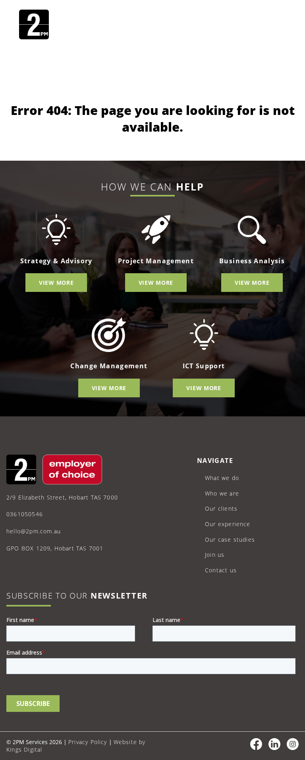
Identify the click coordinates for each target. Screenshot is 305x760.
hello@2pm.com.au (33, 531)
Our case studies (230, 539)
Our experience (228, 524)
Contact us (221, 570)
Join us (214, 554)
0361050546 (24, 514)
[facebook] (256, 748)
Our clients (221, 508)
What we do (222, 478)
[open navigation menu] (276, 25)
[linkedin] (274, 748)
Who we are (222, 493)
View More (56, 282)
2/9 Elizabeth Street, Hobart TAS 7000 (62, 497)
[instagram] (293, 748)
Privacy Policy (87, 742)
